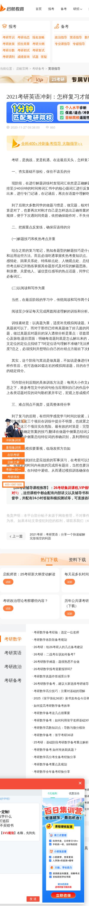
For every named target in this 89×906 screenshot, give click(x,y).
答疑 (44, 56)
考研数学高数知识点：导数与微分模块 (59, 727)
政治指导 (61, 37)
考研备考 (38, 68)
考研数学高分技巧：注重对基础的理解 (59, 691)
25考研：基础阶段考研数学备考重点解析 (61, 742)
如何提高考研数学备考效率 (52, 705)
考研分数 (9, 50)
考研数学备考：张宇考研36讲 (53, 735)
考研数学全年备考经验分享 (52, 771)
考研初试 (23, 50)
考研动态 (23, 37)
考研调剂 (9, 56)
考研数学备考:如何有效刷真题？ (55, 749)
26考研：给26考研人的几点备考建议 (58, 647)
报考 (51, 8)
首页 (39, 8)
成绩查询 (23, 56)
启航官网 (22, 68)
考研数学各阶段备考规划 (50, 639)
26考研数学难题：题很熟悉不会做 (56, 661)
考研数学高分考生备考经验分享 (55, 757)
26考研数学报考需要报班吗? (53, 669)
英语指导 (76, 37)
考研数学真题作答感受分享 (52, 676)
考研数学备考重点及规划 (50, 764)
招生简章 (23, 43)
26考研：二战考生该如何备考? (54, 654)
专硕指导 (79, 43)
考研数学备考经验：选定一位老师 (56, 632)
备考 (64, 8)
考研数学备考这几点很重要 (52, 713)
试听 (8, 582)
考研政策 (9, 43)
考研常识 (9, 37)
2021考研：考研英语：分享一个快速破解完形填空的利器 (57, 536)
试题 (35, 56)
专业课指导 (62, 43)
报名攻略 (38, 37)
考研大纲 (38, 43)
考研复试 (38, 50)
